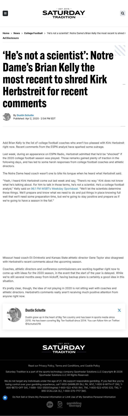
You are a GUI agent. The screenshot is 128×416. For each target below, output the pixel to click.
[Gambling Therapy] (74, 404)
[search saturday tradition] (122, 13)
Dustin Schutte (25, 115)
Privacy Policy (46, 365)
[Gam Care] (60, 404)
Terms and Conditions (67, 365)
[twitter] (119, 310)
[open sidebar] (5, 13)
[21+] (50, 404)
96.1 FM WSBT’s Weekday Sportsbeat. (55, 188)
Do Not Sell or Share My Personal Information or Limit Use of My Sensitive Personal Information (64, 396)
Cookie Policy (92, 365)
